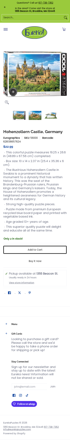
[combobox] (32, 17)
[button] (64, 29)
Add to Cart (35, 250)
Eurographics (11, 138)
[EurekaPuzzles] (34, 32)
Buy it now (35, 261)
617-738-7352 (45, 2)
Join (52, 386)
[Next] (64, 74)
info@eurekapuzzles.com (17, 429)
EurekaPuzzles (11, 422)
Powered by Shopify (14, 433)
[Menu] (5, 29)
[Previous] (5, 74)
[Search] (65, 17)
